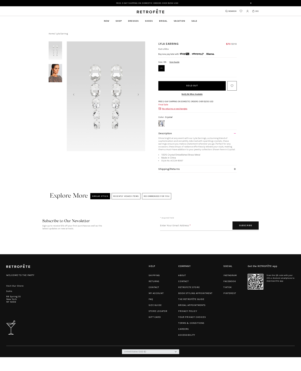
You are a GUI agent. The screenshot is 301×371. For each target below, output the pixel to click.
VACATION (179, 21)
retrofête (163, 49)
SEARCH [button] (232, 11)
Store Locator (158, 311)
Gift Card (155, 317)
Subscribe (245, 225)
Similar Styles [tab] (100, 196)
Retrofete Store (189, 287)
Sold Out (192, 85)
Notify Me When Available (192, 94)
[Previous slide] (74, 95)
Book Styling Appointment (195, 293)
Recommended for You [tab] (156, 196)
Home (51, 33)
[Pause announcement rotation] (250, 3)
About (182, 275)
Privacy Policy (187, 311)
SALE (194, 21)
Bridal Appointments (192, 305)
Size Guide (174, 62)
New (106, 21)
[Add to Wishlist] (232, 86)
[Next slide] (138, 95)
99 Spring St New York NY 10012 (13, 299)
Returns (154, 281)
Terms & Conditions (191, 323)
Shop (119, 21)
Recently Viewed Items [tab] (126, 196)
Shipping (154, 275)
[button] (255, 11)
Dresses (133, 21)
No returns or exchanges (174, 108)
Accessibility (186, 335)
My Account (156, 293)
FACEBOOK (229, 281)
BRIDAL (163, 21)
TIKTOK (227, 287)
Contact (154, 287)
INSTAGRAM (230, 275)
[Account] (247, 11)
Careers (183, 329)
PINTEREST (229, 293)
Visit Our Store (15, 286)
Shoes (149, 21)
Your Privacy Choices (192, 317)
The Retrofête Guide (191, 299)
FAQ (151, 299)
